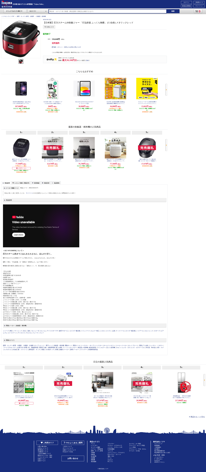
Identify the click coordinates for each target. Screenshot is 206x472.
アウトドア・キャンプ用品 (137, 445)
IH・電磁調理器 (33, 347)
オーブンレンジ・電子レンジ (43, 345)
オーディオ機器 (95, 447)
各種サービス (42, 459)
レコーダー (94, 445)
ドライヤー (111, 443)
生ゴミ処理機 (110, 347)
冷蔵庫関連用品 (93, 349)
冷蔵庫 (93, 452)
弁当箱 (15, 349)
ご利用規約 (157, 447)
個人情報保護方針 (159, 451)
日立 (24, 331)
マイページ (199, 6)
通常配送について (43, 450)
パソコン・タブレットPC (115, 447)
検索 (173, 11)
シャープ (6, 331)
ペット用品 (132, 447)
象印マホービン (64, 331)
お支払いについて (43, 448)
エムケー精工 (95, 331)
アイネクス (21, 333)
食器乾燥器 (92, 347)
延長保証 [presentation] (36, 183)
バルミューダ (35, 331)
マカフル (29, 333)
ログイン (186, 2)
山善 (113, 331)
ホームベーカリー (109, 345)
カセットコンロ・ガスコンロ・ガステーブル (130, 347)
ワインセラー (101, 347)
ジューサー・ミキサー (156, 345)
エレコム (43, 331)
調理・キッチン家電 (97, 451)
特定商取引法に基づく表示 (162, 452)
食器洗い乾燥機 (83, 347)
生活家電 (93, 456)
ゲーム (110, 458)
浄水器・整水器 (151, 347)
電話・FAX (111, 456)
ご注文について (67, 446)
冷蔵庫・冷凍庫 (28, 345)
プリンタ (110, 451)
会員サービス (42, 460)
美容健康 (93, 461)
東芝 (11, 331)
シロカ (102, 331)
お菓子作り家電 (22, 347)
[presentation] (6, 182)
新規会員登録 (186, 6)
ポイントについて (68, 448)
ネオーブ (157, 331)
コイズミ (108, 331)
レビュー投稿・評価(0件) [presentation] (22, 183)
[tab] (6, 182)
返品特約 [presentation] (56, 183)
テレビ (93, 443)
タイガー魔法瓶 (75, 331)
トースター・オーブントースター (92, 345)
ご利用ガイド (199, 2)
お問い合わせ (72, 458)
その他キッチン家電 (51, 349)
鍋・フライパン (23, 349)
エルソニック (149, 331)
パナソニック (17, 331)
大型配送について (43, 451)
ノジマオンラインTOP (7, 16)
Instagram (157, 460)
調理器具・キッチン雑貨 (36, 349)
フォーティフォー (38, 333)
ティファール (120, 331)
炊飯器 (93, 454)
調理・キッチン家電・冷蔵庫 (25, 16)
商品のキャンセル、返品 (45, 455)
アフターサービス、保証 (45, 457)
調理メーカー (74, 349)
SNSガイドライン (159, 462)
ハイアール (140, 331)
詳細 (87, 60)
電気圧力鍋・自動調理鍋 (47, 347)
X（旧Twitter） (158, 459)
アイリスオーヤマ (52, 331)
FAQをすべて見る (68, 451)
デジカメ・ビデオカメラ (115, 445)
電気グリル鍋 (143, 345)
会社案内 (157, 449)
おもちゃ (110, 459)
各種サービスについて (69, 450)
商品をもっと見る (197, 417)
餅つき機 (59, 347)
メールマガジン (159, 457)
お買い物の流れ (42, 446)
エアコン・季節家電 (97, 449)
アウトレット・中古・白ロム (137, 449)
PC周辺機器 (111, 449)
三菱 (28, 331)
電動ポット (68, 345)
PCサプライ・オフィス (114, 454)
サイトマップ (158, 443)
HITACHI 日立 (47, 19)
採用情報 (157, 445)
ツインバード (85, 331)
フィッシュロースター (70, 347)
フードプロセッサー (9, 347)
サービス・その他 (134, 451)
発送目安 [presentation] (46, 183)
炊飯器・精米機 (41, 16)
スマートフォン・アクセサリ (116, 452)
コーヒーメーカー (121, 345)
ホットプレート (133, 345)
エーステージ (12, 333)
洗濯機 (93, 458)
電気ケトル (76, 345)
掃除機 (93, 459)
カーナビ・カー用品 (135, 443)
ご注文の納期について (44, 453)
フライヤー (83, 349)
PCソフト (110, 461)
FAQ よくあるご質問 (74, 443)
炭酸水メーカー (64, 349)
